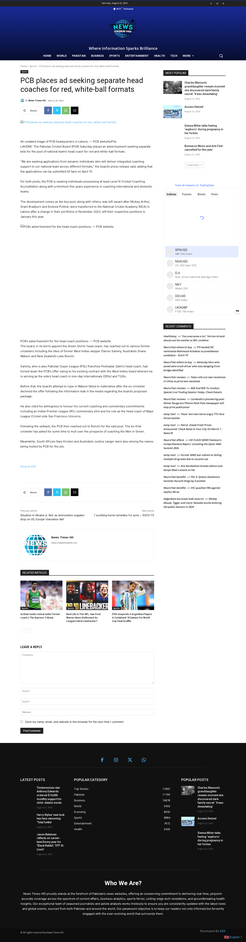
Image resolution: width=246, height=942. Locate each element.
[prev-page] (22, 630)
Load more (193, 165)
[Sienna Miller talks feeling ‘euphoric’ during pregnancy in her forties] (172, 130)
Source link (28, 466)
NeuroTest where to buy (177, 347)
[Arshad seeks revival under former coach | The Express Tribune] (41, 595)
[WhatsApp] (66, 110)
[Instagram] (217, 3)
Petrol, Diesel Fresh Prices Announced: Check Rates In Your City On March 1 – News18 (193, 429)
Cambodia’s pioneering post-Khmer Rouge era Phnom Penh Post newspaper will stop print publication (193, 403)
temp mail (169, 414)
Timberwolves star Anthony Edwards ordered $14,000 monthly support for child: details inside (49, 795)
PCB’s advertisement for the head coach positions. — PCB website (65, 341)
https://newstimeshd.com (64, 542)
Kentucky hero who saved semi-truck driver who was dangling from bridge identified (191, 366)
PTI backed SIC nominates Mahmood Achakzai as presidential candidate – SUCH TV (191, 351)
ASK (223, 931)
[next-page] (29, 630)
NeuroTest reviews (174, 377)
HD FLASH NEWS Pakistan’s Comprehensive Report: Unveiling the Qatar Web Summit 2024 (192, 444)
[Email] (74, 110)
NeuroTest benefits (174, 477)
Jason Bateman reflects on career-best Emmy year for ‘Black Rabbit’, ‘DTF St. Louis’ (50, 842)
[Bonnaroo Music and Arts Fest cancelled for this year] (172, 150)
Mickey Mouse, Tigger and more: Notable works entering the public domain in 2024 (192, 503)
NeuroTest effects (173, 440)
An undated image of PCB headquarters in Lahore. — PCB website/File (68, 141)
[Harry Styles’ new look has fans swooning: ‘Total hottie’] (27, 817)
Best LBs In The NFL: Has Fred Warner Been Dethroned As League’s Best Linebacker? (83, 617)
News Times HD (37, 100)
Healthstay (169, 336)
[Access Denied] (172, 111)
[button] (221, 55)
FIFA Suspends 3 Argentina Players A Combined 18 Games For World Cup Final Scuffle (132, 617)
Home (23, 66)
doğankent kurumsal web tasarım (183, 498)
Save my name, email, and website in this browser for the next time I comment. (74, 721)
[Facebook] (211, 3)
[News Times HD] (22, 100)
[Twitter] (223, 3)
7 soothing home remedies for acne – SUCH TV (124, 515)
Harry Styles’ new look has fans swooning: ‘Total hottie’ (50, 818)
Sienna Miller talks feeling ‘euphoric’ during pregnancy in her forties (203, 129)
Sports (33, 66)
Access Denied (193, 106)
